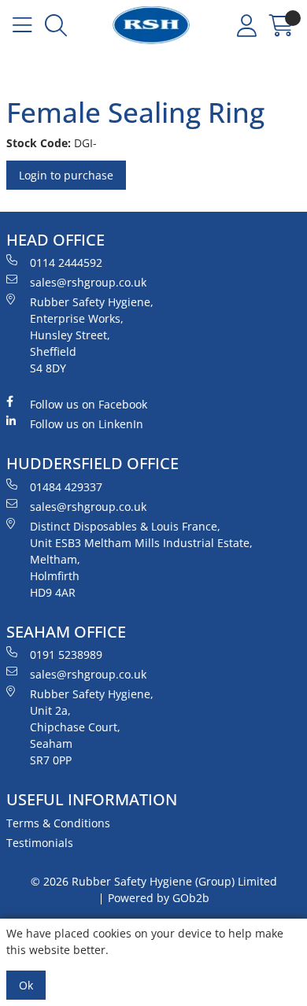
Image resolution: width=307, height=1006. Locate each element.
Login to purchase (66, 175)
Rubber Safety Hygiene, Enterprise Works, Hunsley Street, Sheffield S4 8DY (92, 334)
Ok (26, 985)
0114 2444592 (66, 262)
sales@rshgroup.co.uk (88, 282)
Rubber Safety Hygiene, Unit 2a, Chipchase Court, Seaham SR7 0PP (92, 726)
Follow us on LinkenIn (86, 423)
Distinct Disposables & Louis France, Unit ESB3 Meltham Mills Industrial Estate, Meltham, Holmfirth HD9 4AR (141, 559)
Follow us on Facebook (88, 404)
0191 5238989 (66, 654)
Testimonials (39, 842)
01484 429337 (66, 486)
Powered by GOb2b (158, 897)
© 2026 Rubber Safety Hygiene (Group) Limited (154, 881)
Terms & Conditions (58, 823)
